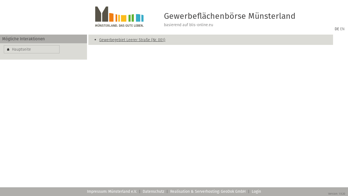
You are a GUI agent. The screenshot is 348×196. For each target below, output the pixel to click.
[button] (32, 49)
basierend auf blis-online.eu (188, 24)
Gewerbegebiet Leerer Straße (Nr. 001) (132, 39)
